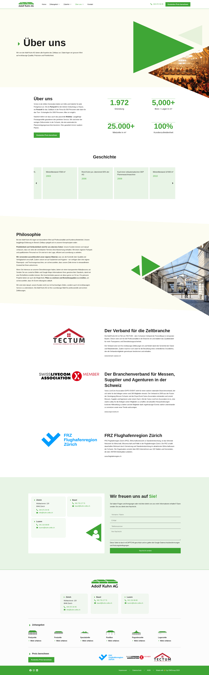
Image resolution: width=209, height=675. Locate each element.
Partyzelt (53, 107)
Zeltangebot (54, 4)
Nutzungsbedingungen (121, 545)
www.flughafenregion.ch (112, 456)
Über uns (78, 4)
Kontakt (90, 4)
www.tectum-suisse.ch (112, 356)
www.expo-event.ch (111, 412)
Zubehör (66, 4)
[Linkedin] (37, 670)
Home (44, 4)
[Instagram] (34, 670)
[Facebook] (30, 670)
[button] (177, 4)
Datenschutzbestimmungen (170, 542)
